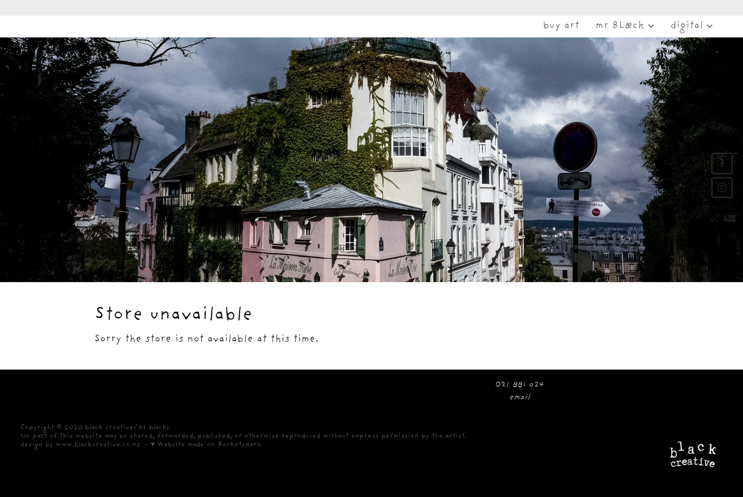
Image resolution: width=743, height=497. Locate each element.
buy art (561, 26)
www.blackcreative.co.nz (98, 445)
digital (688, 26)
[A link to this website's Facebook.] (722, 163)
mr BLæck (621, 26)
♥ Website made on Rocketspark (206, 445)
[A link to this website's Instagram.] (722, 188)
